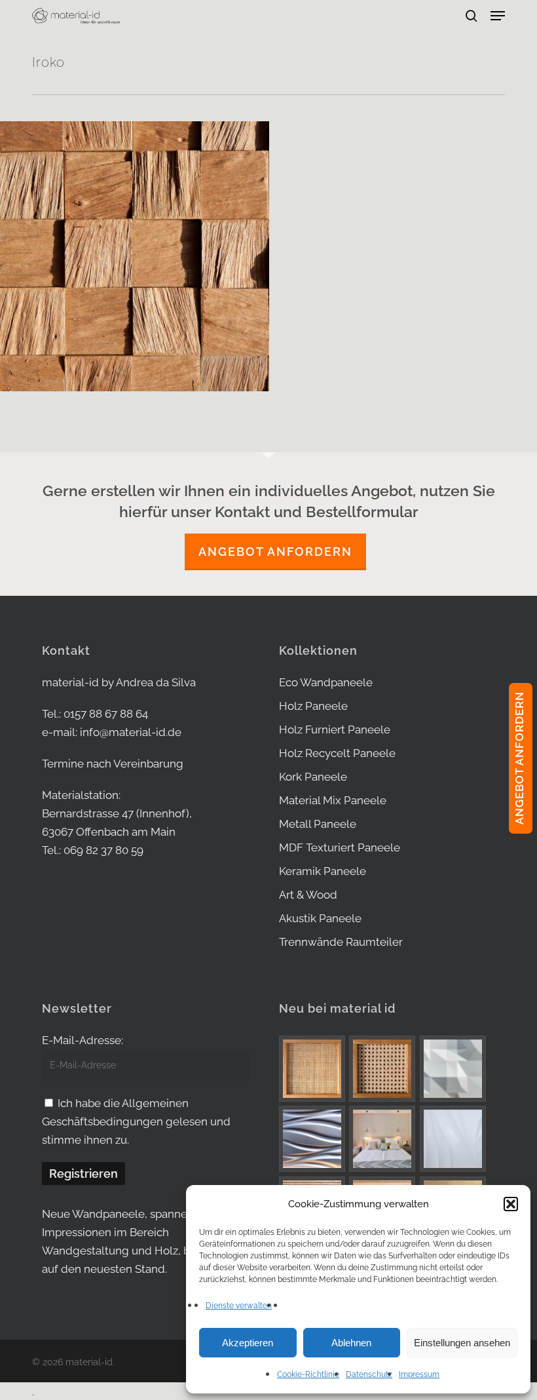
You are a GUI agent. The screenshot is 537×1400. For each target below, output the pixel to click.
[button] (510, 1204)
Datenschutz (369, 1374)
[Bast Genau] (382, 1069)
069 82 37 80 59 (103, 850)
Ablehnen (351, 1342)
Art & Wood (308, 894)
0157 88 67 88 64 (106, 713)
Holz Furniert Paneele (334, 729)
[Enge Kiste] (312, 1069)
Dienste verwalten (239, 1305)
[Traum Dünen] (453, 1139)
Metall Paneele (317, 823)
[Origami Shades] (453, 1069)
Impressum (419, 1374)
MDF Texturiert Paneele (339, 847)
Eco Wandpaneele (326, 682)
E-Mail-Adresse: (82, 1040)
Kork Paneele (313, 776)
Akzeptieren (247, 1342)
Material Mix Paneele (332, 800)
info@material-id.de (130, 732)
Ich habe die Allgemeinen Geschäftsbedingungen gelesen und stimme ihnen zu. (136, 1121)
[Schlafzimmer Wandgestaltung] (382, 1139)
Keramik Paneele (322, 871)
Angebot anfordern (275, 551)
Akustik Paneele (320, 918)
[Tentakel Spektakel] (312, 1139)
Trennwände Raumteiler (341, 941)
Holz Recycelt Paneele (337, 753)
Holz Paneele (313, 705)
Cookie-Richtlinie (308, 1374)
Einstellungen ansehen (462, 1342)
